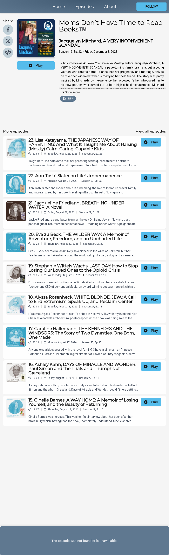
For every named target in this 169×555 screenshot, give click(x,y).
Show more (72, 92)
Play (39, 65)
